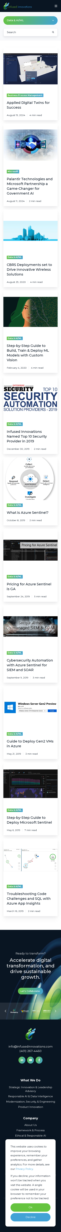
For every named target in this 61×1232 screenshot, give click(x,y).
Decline (31, 1217)
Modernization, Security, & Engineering (30, 1101)
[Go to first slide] (55, 1011)
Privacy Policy (24, 1169)
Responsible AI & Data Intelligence (30, 1096)
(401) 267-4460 (30, 1051)
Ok (30, 1207)
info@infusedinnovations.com (30, 1046)
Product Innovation (30, 1107)
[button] (56, 6)
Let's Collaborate (30, 991)
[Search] (53, 32)
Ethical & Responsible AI (30, 1135)
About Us (30, 1125)
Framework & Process (30, 1130)
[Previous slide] (5, 1011)
